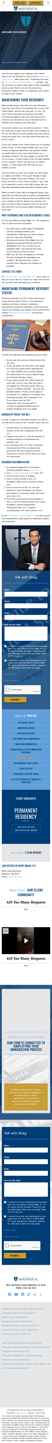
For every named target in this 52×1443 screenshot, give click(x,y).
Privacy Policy (10, 674)
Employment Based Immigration (26, 738)
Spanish (35, 2)
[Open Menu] (48, 2)
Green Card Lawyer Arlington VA (15, 1368)
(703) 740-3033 (15, 876)
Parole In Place (26, 768)
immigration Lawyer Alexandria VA (16, 1359)
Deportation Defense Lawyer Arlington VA (19, 1329)
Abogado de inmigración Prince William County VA (23, 1309)
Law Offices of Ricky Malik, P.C (21, 515)
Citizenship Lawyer (26, 722)
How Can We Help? (12, 625)
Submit (15, 699)
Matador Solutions (21, 1413)
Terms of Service (11, 680)
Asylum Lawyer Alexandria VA (14, 1317)
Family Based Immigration (26, 744)
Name (7, 590)
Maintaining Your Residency (19, 312)
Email (6, 613)
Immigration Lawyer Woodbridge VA (17, 1321)
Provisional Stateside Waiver (26, 774)
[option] (26, 820)
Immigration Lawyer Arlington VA (15, 1351)
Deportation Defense (26, 733)
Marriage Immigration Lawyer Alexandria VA (20, 1325)
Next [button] (42, 821)
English (20, 2)
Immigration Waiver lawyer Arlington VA (18, 1313)
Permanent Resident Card (22, 473)
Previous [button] (10, 821)
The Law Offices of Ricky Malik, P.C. (19, 82)
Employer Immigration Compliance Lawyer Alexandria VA (25, 1347)
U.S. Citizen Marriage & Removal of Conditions (26, 781)
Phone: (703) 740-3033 (26, 1288)
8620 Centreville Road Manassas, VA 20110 (26, 1285)
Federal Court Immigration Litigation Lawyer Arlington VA (26, 1364)
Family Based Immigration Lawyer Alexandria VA (22, 1343)
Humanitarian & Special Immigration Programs (26, 751)
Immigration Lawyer (26, 728)
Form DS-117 (35, 470)
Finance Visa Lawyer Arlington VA (16, 1334)
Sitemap (31, 1413)
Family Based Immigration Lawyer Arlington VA (21, 1355)
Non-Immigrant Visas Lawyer (26, 763)
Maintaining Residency (26, 757)
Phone (7, 601)
